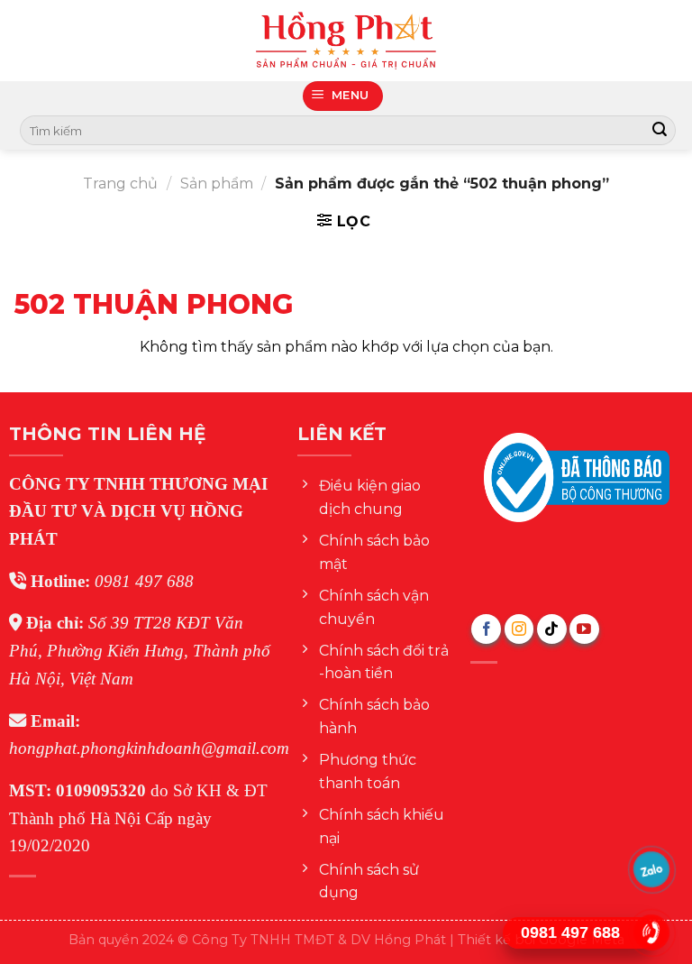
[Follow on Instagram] (519, 629)
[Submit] (659, 130)
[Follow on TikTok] (552, 629)
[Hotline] (651, 933)
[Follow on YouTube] (584, 629)
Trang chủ (120, 183)
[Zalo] (651, 870)
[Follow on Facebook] (486, 629)
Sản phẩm (216, 183)
